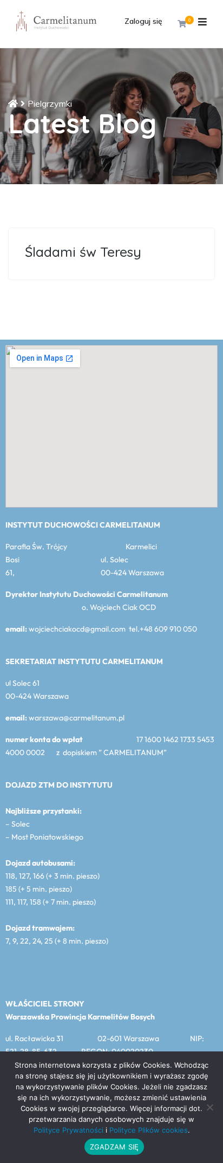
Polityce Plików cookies (148, 1130)
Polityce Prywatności (68, 1130)
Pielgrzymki (50, 103)
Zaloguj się (143, 21)
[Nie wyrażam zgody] (209, 1107)
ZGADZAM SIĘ (114, 1146)
